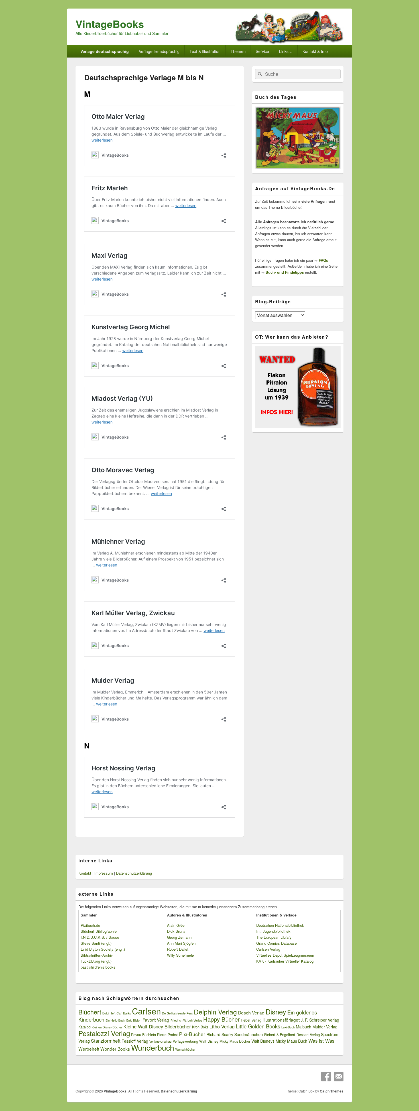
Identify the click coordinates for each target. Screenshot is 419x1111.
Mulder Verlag (324, 1027)
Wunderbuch (152, 1047)
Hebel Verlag (251, 1020)
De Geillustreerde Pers (177, 1013)
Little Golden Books (258, 1026)
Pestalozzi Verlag (104, 1033)
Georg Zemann (179, 937)
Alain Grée (175, 925)
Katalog (84, 1027)
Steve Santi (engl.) (96, 943)
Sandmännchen (248, 1034)
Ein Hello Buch (115, 1020)
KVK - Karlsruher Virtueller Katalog (285, 961)
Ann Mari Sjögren (181, 943)
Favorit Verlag (156, 1019)
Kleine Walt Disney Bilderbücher (157, 1026)
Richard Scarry (219, 1034)
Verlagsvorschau (160, 1041)
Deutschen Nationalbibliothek (280, 925)
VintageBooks (110, 23)
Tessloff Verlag (135, 1041)
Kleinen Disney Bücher (107, 1027)
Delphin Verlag (215, 1011)
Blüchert (89, 1011)
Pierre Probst (167, 1034)
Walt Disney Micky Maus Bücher (224, 1041)
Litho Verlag (222, 1026)
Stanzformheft (106, 1040)
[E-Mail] (338, 1076)
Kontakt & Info (315, 51)
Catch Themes (331, 1091)
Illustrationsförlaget (281, 1019)
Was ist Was (321, 1040)
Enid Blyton (133, 1020)
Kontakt (84, 873)
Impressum (103, 873)
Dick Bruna (176, 931)
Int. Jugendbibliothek (273, 931)
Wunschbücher (185, 1049)
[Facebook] (326, 1076)
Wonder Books (115, 1048)
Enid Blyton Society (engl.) (103, 949)
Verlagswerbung (185, 1041)
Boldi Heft (108, 1013)
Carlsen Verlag (268, 949)
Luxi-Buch (288, 1027)
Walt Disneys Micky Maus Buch (279, 1041)
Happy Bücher (221, 1019)
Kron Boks (200, 1027)
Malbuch (303, 1027)
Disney (276, 1011)
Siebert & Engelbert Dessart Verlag (292, 1034)
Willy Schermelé (180, 955)
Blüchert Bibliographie (99, 931)
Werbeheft (88, 1048)
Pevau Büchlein (143, 1034)
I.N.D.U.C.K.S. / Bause (100, 937)
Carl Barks (124, 1013)
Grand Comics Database (276, 943)
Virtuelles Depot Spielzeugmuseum (285, 955)
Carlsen (146, 1011)
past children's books (98, 967)
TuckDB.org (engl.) (96, 961)
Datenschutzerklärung (134, 873)
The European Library (274, 937)
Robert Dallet (177, 949)
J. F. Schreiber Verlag (320, 1020)
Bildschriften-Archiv (97, 955)
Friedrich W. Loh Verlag (186, 1020)
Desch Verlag (251, 1012)
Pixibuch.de (90, 925)
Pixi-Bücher (192, 1034)
